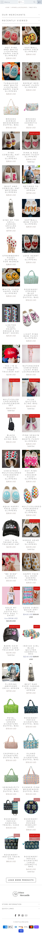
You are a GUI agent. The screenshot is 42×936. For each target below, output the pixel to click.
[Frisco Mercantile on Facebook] (15, 916)
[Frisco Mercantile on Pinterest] (19, 916)
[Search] (34, 2)
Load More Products (21, 880)
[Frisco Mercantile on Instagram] (22, 916)
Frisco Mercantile (23, 922)
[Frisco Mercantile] (21, 2)
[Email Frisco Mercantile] (26, 916)
